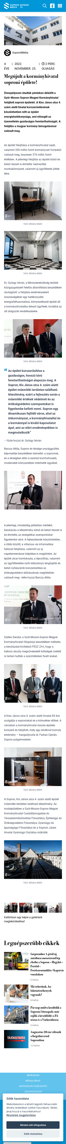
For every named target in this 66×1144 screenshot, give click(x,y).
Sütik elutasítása (33, 1133)
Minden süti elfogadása (33, 1125)
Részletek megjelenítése (21, 1115)
